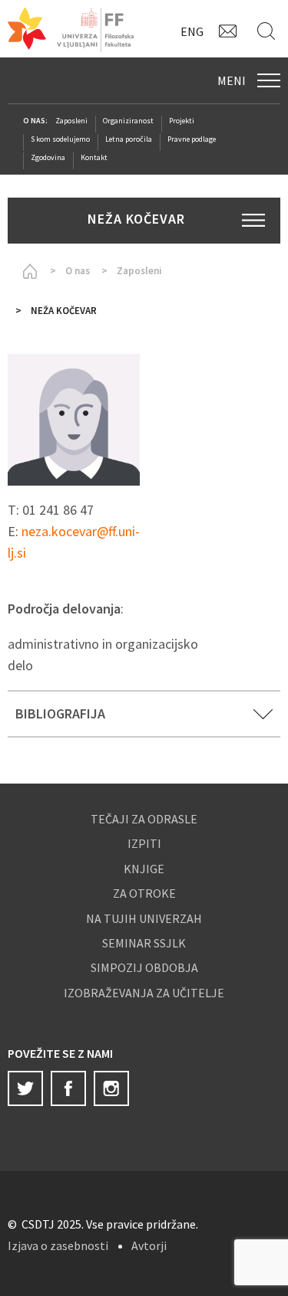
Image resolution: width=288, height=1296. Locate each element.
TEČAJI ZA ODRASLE (144, 818)
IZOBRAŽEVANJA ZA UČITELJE (144, 992)
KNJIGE (144, 868)
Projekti (181, 121)
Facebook (68, 1088)
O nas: (35, 121)
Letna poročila (128, 139)
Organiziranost (128, 121)
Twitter (25, 1088)
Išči (268, 30)
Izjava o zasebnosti (58, 1245)
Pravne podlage (191, 139)
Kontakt (230, 30)
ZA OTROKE (144, 893)
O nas (77, 270)
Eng (192, 31)
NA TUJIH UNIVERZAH (144, 918)
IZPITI (144, 843)
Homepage (26, 271)
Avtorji (149, 1245)
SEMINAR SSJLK (144, 943)
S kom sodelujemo (60, 139)
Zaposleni (71, 121)
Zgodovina (48, 157)
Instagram (111, 1088)
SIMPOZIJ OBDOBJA (144, 967)
